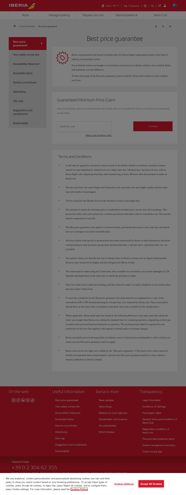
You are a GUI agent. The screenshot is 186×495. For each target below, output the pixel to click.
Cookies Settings (124, 483)
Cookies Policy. (79, 489)
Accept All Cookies (151, 483)
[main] (93, 484)
